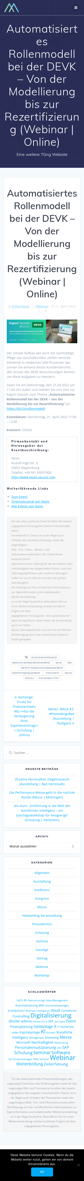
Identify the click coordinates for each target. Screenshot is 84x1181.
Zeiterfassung (56, 1064)
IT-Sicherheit (65, 1027)
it (55, 1026)
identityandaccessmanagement (42, 667)
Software (61, 1052)
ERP (51, 1021)
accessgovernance (44, 657)
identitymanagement (26, 673)
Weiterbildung (29, 1064)
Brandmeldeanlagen (57, 1005)
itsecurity (53, 673)
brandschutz (16, 1010)
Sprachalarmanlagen (20, 1059)
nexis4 (29, 678)
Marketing (52, 1037)
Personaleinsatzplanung (35, 1047)
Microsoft (23, 1042)
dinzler (14, 1021)
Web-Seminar (41, 1059)
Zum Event (19, 497)
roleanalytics (49, 678)
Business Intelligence (38, 1010)
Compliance (68, 1011)
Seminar (42, 941)
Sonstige (42, 950)
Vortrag (42, 958)
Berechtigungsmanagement (31, 662)
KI (43, 1031)
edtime (26, 1021)
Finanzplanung (21, 1026)
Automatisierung (26, 1005)
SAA (59, 1047)
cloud (55, 1010)
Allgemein (42, 873)
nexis (68, 673)
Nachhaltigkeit (42, 1042)
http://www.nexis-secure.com (33, 477)
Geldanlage (43, 1026)
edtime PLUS (40, 1021)
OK (42, 1171)
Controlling (21, 1016)
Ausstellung (42, 881)
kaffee (15, 1032)
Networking (61, 1042)
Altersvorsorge (36, 1000)
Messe (42, 907)
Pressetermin (42, 924)
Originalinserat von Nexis (30, 501)
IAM (69, 662)
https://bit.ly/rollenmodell (26, 408)
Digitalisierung (50, 1015)
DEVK (59, 662)
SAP (65, 1047)
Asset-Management (57, 1000)
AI (25, 1000)
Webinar (42, 306)
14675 (19, 1000)
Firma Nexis (20, 306)
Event (71, 1021)
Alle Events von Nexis (27, 506)
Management (36, 1037)
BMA (42, 1005)
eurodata (59, 1021)
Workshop (42, 975)
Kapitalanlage (29, 1032)
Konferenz (42, 890)
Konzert (51, 1032)
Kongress (42, 898)
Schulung (42, 932)
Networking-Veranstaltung (42, 915)
